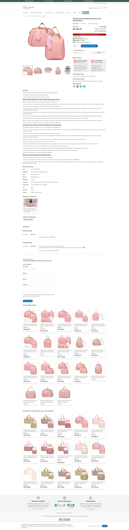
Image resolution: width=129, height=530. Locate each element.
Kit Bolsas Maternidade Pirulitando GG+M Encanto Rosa (30, 376)
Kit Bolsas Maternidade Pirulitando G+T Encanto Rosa (98, 350)
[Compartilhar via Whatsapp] (84, 86)
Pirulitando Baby (102, 28)
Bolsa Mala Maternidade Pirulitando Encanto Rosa (64, 401)
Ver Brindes (99, 70)
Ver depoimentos (91, 509)
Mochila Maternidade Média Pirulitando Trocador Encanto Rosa (98, 325)
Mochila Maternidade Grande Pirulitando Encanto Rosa (98, 376)
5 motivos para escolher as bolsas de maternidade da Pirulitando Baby (30, 210)
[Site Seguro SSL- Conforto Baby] (71, 507)
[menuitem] (25, 12)
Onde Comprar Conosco (67, 516)
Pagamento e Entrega (56, 516)
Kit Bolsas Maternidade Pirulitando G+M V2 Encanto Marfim (98, 431)
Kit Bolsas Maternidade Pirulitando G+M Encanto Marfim (81, 456)
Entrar (98, 3)
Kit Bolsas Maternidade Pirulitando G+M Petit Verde (81, 482)
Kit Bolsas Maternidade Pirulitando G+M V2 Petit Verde (30, 430)
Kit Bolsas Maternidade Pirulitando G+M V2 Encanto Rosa (64, 324)
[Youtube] (68, 520)
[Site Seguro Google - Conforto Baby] (60, 507)
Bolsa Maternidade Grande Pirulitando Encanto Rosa (47, 401)
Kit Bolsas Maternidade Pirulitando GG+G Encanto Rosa (47, 376)
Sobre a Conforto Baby (38, 509)
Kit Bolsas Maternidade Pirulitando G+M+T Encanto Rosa (30, 324)
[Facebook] (63, 520)
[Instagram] (60, 520)
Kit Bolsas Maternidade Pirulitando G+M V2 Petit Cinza (47, 430)
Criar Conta (103, 3)
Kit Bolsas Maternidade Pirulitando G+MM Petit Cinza (64, 482)
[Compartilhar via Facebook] (74, 86)
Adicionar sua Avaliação (93, 23)
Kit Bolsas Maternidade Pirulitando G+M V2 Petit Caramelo (64, 431)
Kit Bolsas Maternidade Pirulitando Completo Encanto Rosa (64, 351)
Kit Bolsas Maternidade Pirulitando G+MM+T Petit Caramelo (64, 457)
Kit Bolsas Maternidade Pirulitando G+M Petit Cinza (98, 482)
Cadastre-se (59, 513)
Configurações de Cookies (94, 526)
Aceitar (104, 526)
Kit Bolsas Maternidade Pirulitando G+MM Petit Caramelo (30, 456)
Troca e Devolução (45, 516)
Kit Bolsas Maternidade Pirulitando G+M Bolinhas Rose (98, 456)
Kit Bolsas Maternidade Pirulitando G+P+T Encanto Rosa (64, 376)
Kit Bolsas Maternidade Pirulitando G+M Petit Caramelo (47, 456)
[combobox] (96, 8)
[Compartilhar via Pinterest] (77, 86)
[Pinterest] (66, 520)
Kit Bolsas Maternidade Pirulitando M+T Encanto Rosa (81, 350)
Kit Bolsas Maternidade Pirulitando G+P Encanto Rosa (81, 376)
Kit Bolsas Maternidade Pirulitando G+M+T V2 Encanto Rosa (30, 351)
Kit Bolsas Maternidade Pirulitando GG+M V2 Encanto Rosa (81, 325)
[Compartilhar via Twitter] (81, 86)
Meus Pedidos (69, 513)
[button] (25, 41)
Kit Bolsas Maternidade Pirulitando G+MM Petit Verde (47, 482)
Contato (86, 516)
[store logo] (28, 7)
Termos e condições (78, 516)
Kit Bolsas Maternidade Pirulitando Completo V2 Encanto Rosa (47, 325)
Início (24, 16)
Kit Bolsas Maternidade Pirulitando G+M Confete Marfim (30, 482)
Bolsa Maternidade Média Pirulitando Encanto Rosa (30, 401)
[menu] (65, 12)
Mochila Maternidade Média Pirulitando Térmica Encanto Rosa (47, 351)
